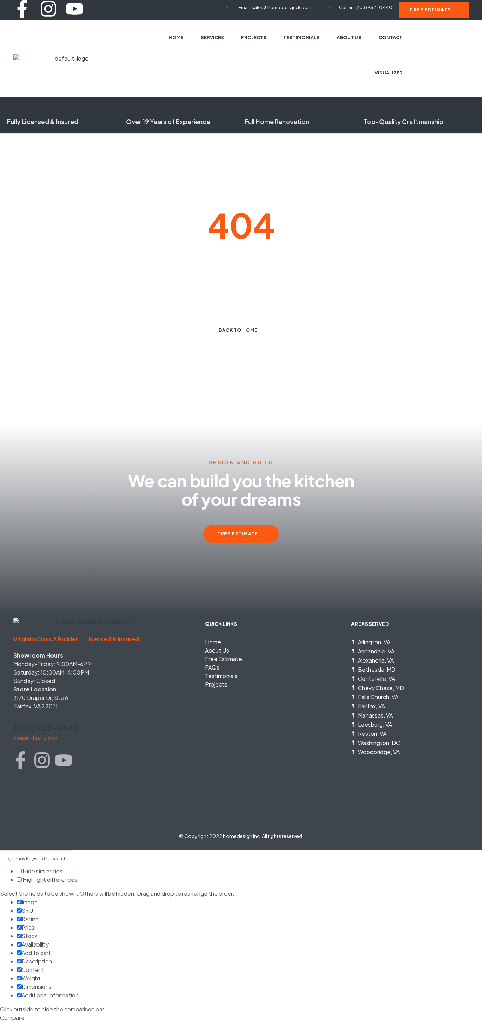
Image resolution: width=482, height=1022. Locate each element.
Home (213, 642)
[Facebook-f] (22, 9)
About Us (217, 650)
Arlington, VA (374, 642)
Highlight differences (49, 879)
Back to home (238, 330)
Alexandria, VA (376, 660)
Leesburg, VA (375, 724)
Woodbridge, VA (379, 752)
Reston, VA (372, 733)
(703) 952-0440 (46, 727)
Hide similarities (42, 871)
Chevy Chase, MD (381, 687)
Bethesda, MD (377, 669)
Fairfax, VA (371, 706)
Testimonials (221, 675)
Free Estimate (223, 659)
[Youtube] (74, 9)
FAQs (212, 667)
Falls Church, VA (378, 697)
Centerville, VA (376, 678)
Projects (216, 684)
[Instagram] (48, 9)
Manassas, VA (375, 715)
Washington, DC (379, 742)
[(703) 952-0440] (17, 714)
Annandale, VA (376, 651)
